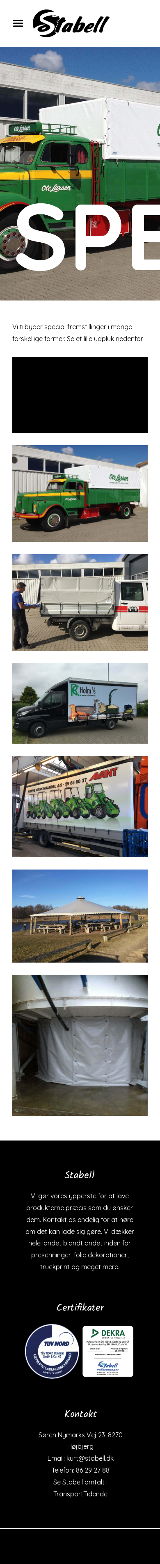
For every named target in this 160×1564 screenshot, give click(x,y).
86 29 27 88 (93, 1470)
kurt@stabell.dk (90, 1458)
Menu (21, 23)
